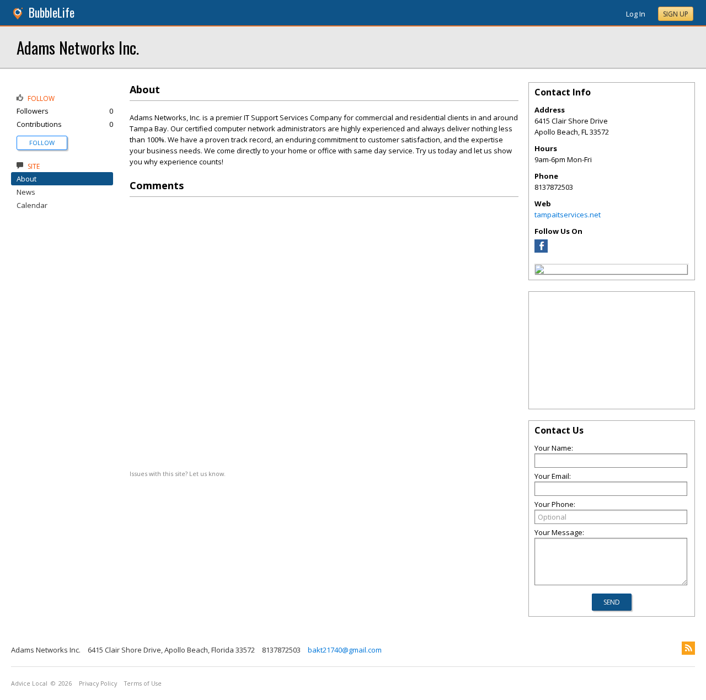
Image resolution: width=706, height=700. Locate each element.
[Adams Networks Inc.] (539, 271)
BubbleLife (51, 12)
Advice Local (29, 683)
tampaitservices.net (567, 215)
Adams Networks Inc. (78, 47)
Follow (42, 142)
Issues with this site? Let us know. (178, 473)
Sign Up (675, 14)
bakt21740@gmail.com (345, 650)
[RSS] (688, 648)
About (26, 179)
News (26, 192)
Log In (635, 14)
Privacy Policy (98, 683)
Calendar (32, 205)
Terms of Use (143, 683)
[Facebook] (541, 250)
